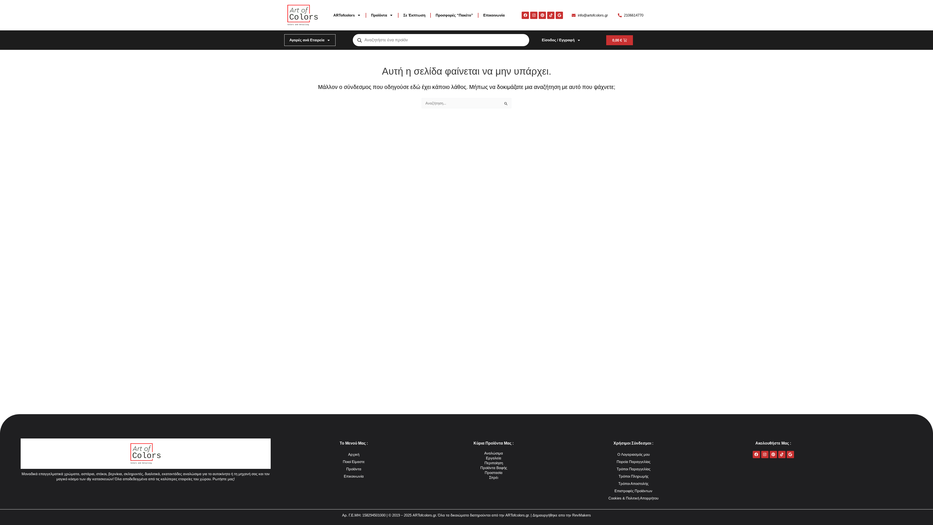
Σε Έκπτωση (414, 15)
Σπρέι (493, 477)
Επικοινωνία (494, 15)
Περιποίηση (493, 463)
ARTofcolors (344, 15)
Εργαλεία (493, 458)
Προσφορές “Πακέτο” (454, 15)
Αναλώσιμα (493, 453)
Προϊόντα (379, 15)
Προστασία (493, 473)
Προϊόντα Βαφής (493, 468)
